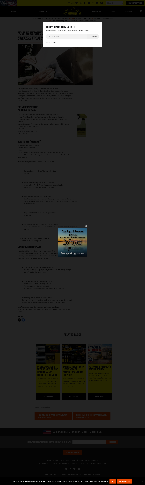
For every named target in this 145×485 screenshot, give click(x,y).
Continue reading (51, 43)
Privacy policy (124, 481)
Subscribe (93, 37)
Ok (113, 481)
